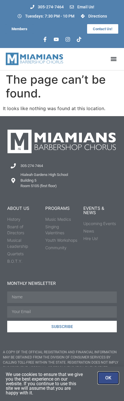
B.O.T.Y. (14, 261)
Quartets (15, 253)
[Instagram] (68, 39)
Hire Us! (90, 238)
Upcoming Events (99, 223)
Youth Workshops (61, 240)
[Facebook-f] (45, 39)
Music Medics (58, 219)
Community (56, 247)
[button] (113, 59)
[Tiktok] (79, 39)
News (88, 231)
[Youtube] (56, 39)
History (13, 219)
